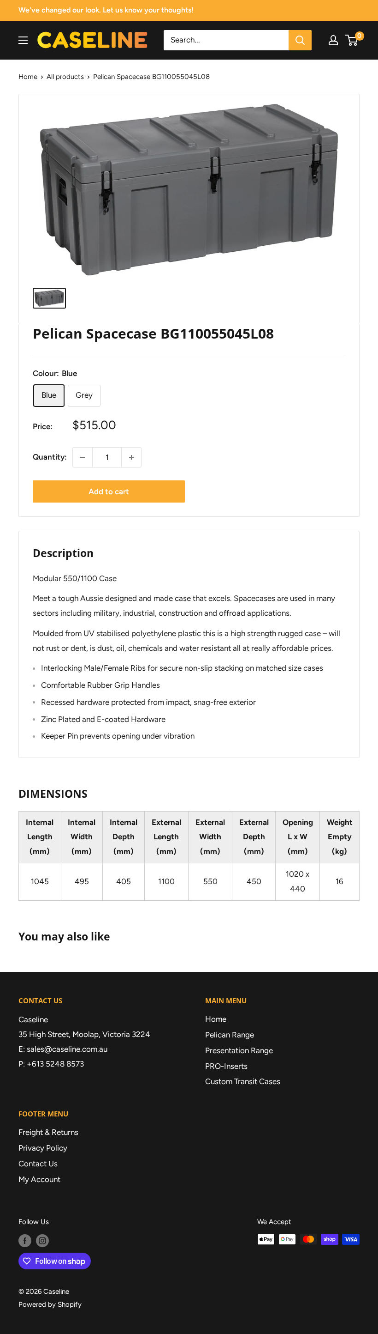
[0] (352, 40)
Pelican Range (229, 1034)
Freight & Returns (48, 1132)
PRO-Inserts (226, 1066)
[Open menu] (23, 40)
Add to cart (109, 491)
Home (27, 77)
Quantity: (50, 456)
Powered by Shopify (50, 1304)
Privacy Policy (42, 1147)
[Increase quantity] (131, 457)
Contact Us (38, 1163)
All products (65, 77)
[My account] (333, 40)
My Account (39, 1179)
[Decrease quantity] (82, 457)
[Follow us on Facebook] (24, 1240)
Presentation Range (239, 1050)
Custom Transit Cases (242, 1081)
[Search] (300, 40)
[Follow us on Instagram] (42, 1240)
